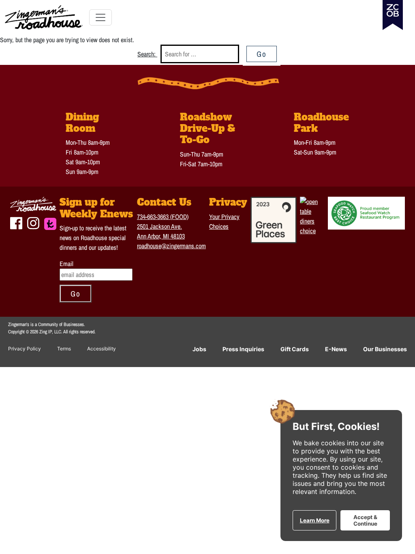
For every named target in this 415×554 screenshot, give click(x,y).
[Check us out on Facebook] (16, 222)
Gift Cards (294, 349)
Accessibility (101, 349)
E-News (336, 349)
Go (262, 54)
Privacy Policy (24, 349)
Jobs (199, 349)
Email (66, 263)
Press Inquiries (243, 349)
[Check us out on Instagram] (33, 222)
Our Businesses (385, 349)
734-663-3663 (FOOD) (162, 216)
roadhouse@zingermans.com (171, 245)
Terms (64, 349)
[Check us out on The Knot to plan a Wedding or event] (50, 222)
